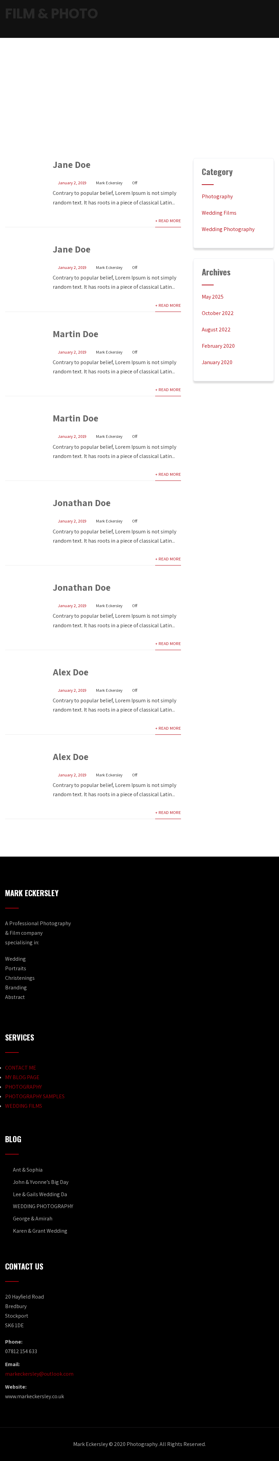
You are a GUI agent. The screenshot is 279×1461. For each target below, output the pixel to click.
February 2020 (218, 345)
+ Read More (168, 221)
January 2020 (217, 362)
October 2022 (218, 313)
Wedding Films (219, 212)
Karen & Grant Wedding (40, 1230)
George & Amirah (32, 1218)
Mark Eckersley (109, 183)
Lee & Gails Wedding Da (40, 1194)
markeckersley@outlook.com (39, 1373)
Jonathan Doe (82, 502)
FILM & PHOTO (51, 13)
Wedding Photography (228, 229)
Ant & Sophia (28, 1169)
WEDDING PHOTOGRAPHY (43, 1206)
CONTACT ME (20, 1067)
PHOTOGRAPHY (23, 1086)
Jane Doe (72, 164)
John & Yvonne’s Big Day (40, 1182)
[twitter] (239, 19)
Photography (217, 196)
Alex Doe (70, 671)
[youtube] (250, 19)
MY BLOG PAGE (22, 1077)
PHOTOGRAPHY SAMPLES (35, 1096)
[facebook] (227, 19)
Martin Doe (75, 333)
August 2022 (216, 329)
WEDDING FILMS (23, 1105)
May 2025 (213, 296)
